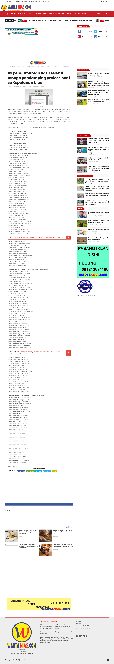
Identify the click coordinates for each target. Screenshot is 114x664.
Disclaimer (24, 1)
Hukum (31, 14)
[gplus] (106, 1)
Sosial (45, 14)
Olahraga (92, 14)
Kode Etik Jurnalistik (83, 628)
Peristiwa (38, 14)
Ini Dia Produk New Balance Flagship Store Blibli (98, 74)
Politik (13, 14)
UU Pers (47, 1)
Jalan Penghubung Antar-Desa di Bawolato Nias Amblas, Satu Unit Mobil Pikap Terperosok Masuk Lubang (48, 21)
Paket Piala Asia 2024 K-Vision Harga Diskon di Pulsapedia (98, 100)
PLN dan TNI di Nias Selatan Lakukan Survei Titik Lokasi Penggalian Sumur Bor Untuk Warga (97, 181)
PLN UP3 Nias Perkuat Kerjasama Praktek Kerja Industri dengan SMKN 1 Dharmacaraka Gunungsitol (98, 83)
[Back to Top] (108, 660)
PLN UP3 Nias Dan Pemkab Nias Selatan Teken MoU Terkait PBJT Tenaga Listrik (97, 194)
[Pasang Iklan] (39, 610)
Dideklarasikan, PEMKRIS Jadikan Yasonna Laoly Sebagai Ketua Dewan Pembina (98, 140)
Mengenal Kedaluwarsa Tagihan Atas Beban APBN (98, 230)
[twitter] (104, 1)
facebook (69, 504)
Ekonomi (70, 14)
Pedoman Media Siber (35, 1)
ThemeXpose (9, 662)
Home (9, 66)
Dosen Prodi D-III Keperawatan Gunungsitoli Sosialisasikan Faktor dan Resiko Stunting (98, 168)
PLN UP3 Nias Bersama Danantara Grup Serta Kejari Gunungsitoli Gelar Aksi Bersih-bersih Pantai (97, 202)
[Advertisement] (39, 485)
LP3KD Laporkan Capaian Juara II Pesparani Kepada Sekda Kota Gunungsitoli (40, 237)
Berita (90, 20)
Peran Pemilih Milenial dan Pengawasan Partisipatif (98, 221)
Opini (99, 14)
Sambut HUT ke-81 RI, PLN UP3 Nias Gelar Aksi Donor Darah (98, 159)
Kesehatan (62, 14)
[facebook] (102, 1)
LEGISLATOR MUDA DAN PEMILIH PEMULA (98, 213)
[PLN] (21, 34)
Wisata (84, 14)
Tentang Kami (10, 1)
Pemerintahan (22, 14)
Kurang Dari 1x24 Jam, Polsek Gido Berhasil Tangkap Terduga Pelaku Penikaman (97, 188)
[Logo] (21, 648)
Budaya (77, 14)
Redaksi (18, 1)
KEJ (43, 1)
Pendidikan (53, 14)
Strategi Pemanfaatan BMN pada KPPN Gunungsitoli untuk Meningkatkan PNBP (98, 92)
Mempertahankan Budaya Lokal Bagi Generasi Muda (98, 238)
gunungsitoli (19, 66)
